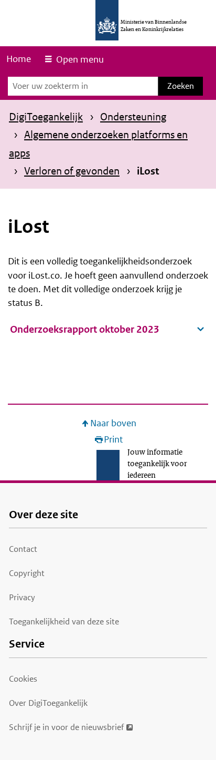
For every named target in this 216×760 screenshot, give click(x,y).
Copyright (27, 573)
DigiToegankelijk (46, 116)
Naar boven (113, 423)
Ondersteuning (133, 116)
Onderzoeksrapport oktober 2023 (84, 329)
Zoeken (180, 85)
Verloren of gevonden (72, 171)
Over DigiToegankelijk (48, 702)
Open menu (80, 59)
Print (113, 439)
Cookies (23, 678)
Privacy (22, 597)
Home (18, 59)
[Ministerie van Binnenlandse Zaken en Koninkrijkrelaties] (106, 20)
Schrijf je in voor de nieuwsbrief (66, 727)
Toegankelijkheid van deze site (64, 621)
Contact (23, 548)
